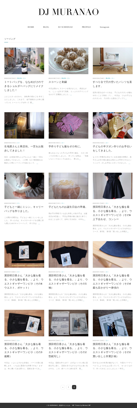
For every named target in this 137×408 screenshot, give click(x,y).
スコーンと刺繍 (58, 82)
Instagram (104, 27)
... (32, 102)
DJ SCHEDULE (65, 27)
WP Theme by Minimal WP (81, 405)
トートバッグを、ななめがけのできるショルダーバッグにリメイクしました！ (24, 86)
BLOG (46, 27)
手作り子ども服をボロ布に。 (66, 146)
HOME (31, 27)
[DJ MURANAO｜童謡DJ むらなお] (68, 12)
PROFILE (86, 27)
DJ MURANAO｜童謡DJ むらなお (59, 405)
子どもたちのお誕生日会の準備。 (68, 206)
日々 (24, 78)
